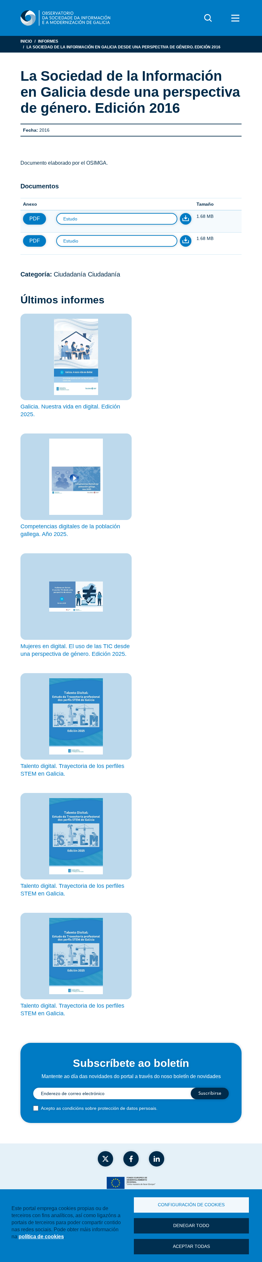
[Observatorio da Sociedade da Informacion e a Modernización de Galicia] (65, 18)
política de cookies (41, 1236)
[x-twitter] (105, 1159)
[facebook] (131, 1159)
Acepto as (99, 1108)
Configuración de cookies (191, 1204)
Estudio (70, 240)
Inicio (26, 41)
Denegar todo (191, 1225)
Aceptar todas (191, 1246)
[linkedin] (156, 1159)
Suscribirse (209, 1093)
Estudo (70, 218)
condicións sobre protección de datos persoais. (110, 1108)
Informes (48, 41)
